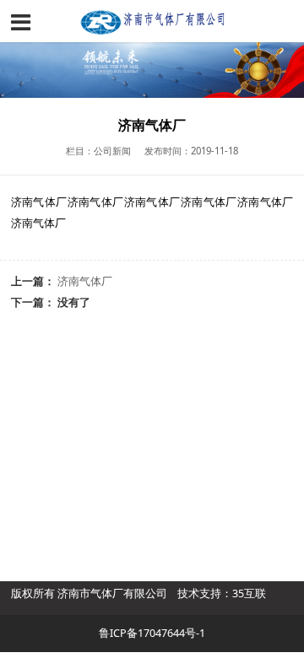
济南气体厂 (84, 281)
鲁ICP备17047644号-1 (152, 633)
